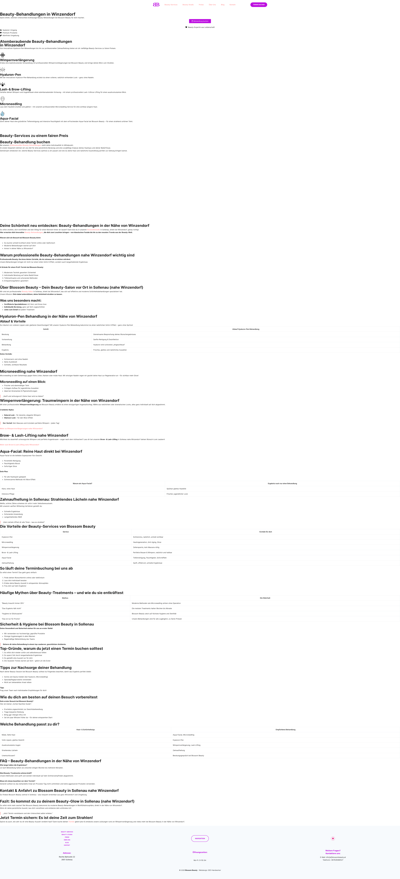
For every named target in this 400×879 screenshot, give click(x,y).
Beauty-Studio (188, 5)
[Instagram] (333, 839)
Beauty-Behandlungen (34, 232)
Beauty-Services (171, 5)
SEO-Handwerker (214, 870)
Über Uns (212, 5)
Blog (222, 5)
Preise (201, 5)
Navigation (200, 838)
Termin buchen (259, 4)
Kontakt (233, 5)
